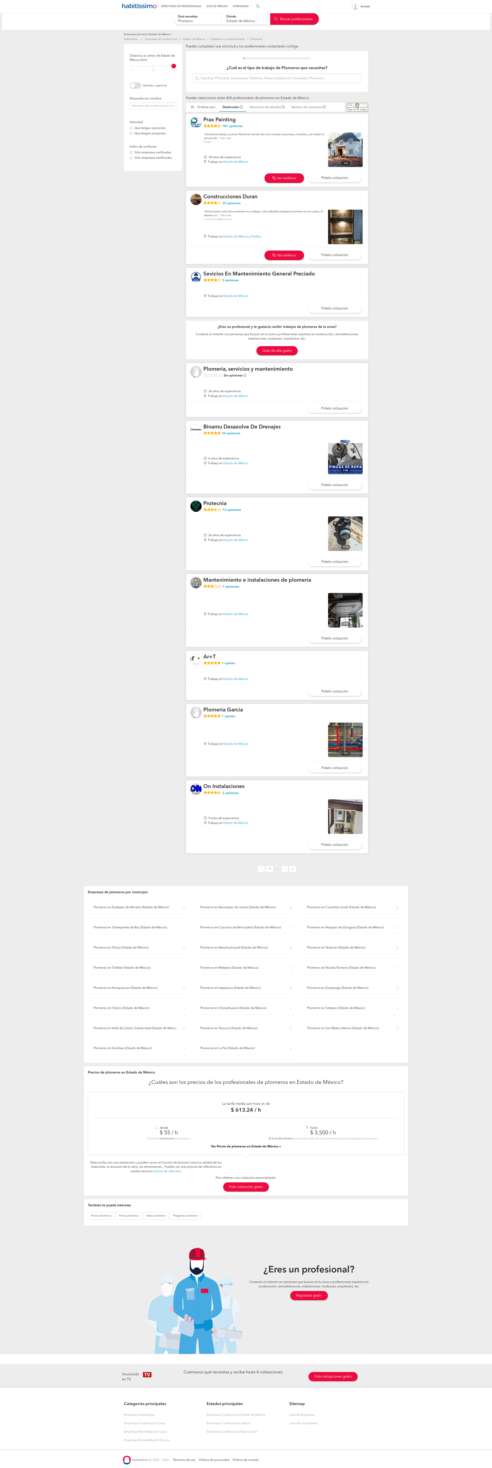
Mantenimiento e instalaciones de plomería (257, 580)
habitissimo (131, 39)
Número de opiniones (306, 107)
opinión (228, 663)
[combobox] (197, 19)
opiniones (232, 126)
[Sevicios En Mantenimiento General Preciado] (196, 276)
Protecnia (215, 503)
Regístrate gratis (309, 1295)
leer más (226, 138)
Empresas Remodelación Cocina (147, 1440)
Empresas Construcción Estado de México (236, 1415)
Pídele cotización (334, 178)
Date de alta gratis (277, 350)
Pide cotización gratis (246, 1187)
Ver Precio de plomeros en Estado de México (245, 1146)
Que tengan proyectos (150, 133)
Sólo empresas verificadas (152, 152)
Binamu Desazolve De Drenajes (242, 427)
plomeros (101, 1215)
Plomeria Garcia (223, 710)
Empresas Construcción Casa (144, 1423)
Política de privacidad (214, 1460)
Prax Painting (219, 120)
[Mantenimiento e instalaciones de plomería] (196, 583)
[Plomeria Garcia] (196, 712)
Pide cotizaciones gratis (333, 1376)
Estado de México (194, 39)
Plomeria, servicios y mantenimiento (248, 369)
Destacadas (231, 107)
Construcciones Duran (230, 197)
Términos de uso (184, 1460)
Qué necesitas (188, 16)
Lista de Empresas (301, 1415)
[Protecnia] (196, 506)
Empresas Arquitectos (139, 1415)
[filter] (153, 66)
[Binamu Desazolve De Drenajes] (196, 429)
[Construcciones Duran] (196, 199)
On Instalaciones (223, 786)
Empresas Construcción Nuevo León (232, 1431)
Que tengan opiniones (149, 128)
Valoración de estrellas (265, 107)
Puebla (256, 236)
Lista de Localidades (303, 1423)
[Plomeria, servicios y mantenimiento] (196, 372)
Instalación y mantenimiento (228, 39)
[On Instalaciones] (196, 789)
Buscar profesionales (296, 19)
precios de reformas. (167, 1171)
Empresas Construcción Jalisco (228, 1423)
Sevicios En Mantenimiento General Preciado (259, 274)
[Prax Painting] (196, 122)
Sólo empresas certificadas (153, 158)
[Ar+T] (196, 659)
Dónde (231, 16)
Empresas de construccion (161, 39)
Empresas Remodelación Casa (145, 1431)
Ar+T (209, 657)
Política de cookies (246, 1460)
